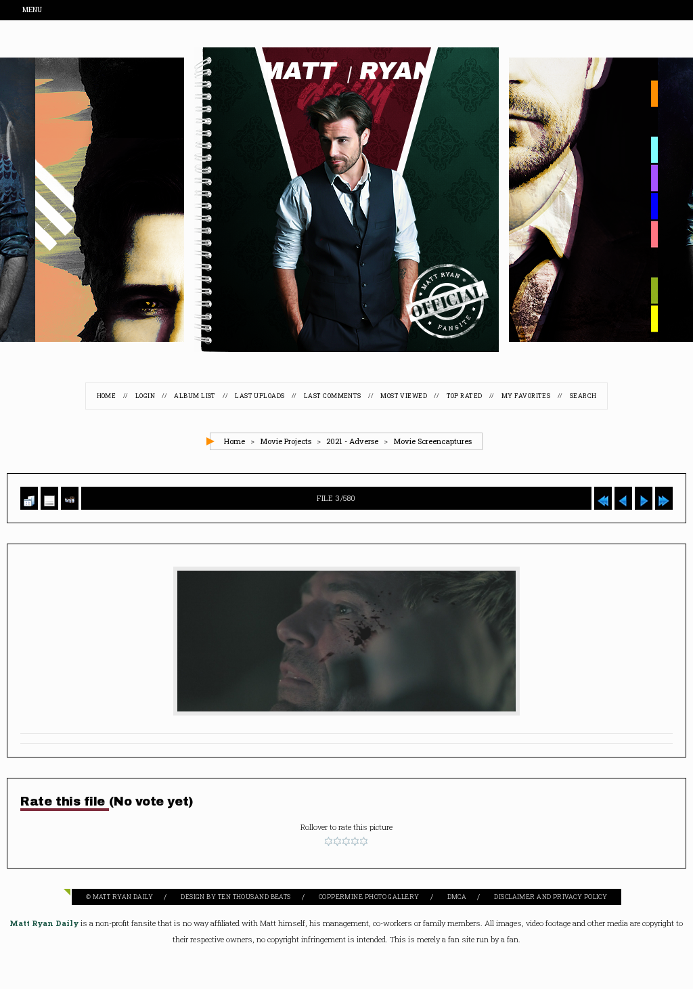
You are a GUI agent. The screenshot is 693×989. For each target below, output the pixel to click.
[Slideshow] (69, 498)
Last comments (332, 396)
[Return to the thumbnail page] (29, 498)
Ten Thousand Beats (254, 897)
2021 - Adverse (352, 442)
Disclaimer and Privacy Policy (550, 897)
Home (106, 396)
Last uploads (259, 396)
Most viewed (403, 396)
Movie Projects (285, 442)
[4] (355, 842)
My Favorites (525, 396)
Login (145, 396)
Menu (33, 10)
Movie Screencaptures (432, 442)
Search (583, 396)
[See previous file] (623, 498)
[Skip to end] (663, 498)
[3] (346, 842)
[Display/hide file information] (49, 498)
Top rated (465, 396)
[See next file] (643, 498)
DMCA (457, 897)
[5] (363, 842)
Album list (195, 396)
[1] (328, 842)
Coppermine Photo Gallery (369, 897)
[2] (337, 842)
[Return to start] (603, 498)
